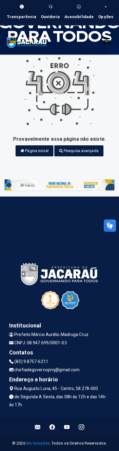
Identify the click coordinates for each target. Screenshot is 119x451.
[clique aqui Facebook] (52, 427)
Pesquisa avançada (81, 150)
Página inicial (36, 150)
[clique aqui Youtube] (67, 427)
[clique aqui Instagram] (81, 427)
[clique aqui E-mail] (37, 427)
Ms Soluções (38, 443)
